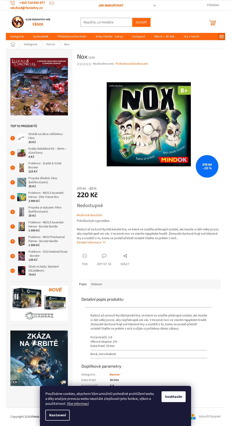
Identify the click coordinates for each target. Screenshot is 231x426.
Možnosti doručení (89, 215)
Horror (115, 374)
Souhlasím (173, 396)
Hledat (141, 22)
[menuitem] (17, 36)
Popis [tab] (83, 284)
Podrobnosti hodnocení (132, 64)
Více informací (78, 403)
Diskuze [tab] (96, 284)
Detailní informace (89, 242)
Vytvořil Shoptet (210, 417)
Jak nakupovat (111, 5)
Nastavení (57, 415)
